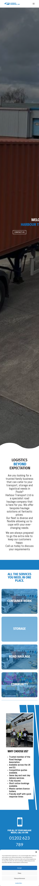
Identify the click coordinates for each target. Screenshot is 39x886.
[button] (36, 852)
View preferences (19, 878)
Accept (19, 868)
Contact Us (19, 232)
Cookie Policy (18, 883)
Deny (19, 873)
